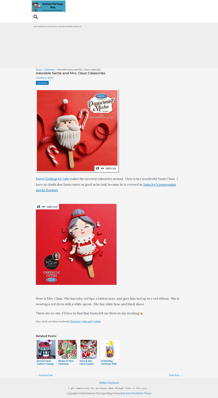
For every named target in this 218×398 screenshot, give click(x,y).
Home (39, 69)
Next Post (175, 375)
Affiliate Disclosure (109, 382)
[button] (35, 17)
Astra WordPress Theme (138, 393)
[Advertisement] (109, 49)
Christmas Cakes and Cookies (85, 321)
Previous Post (44, 375)
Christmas (49, 69)
